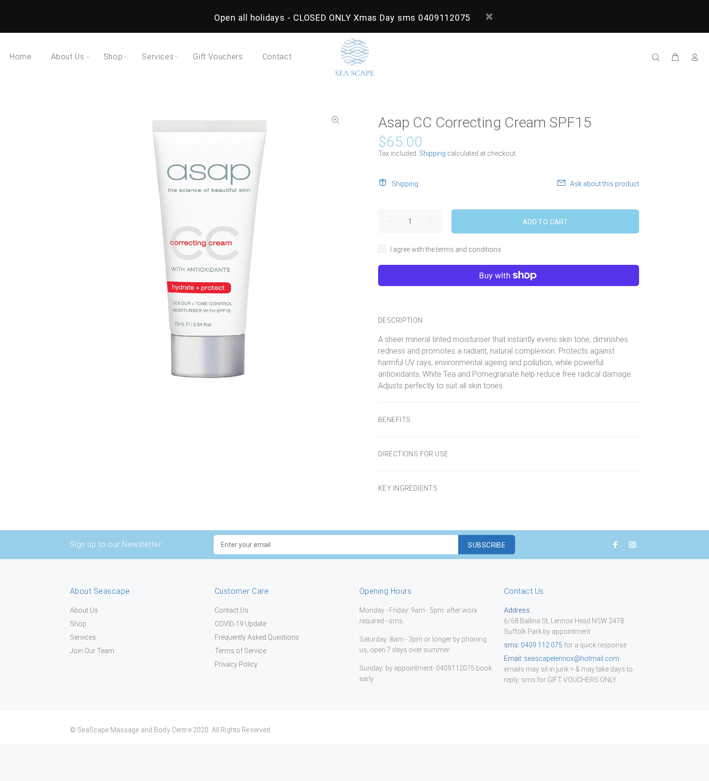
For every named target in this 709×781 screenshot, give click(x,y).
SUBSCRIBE (486, 545)
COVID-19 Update (240, 624)
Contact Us (231, 610)
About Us (84, 610)
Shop (78, 624)
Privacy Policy (236, 664)
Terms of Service (240, 651)
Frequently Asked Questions (257, 637)
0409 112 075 (540, 645)
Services (83, 637)
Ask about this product (604, 184)
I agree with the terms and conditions (445, 249)
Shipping (432, 153)
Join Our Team (92, 651)
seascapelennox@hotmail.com (571, 658)
